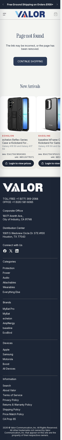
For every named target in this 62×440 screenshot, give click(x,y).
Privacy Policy (11, 399)
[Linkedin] (17, 251)
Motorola (8, 359)
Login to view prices (20, 163)
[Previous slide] (3, 4)
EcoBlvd (7, 332)
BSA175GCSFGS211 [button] (52, 154)
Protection (8, 268)
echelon (7, 318)
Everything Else (11, 292)
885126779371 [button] (27, 157)
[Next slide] (57, 4)
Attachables (9, 282)
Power (6, 272)
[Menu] (4, 14)
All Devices (9, 368)
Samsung (8, 354)
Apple (6, 349)
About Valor (9, 390)
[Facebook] (5, 251)
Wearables (9, 287)
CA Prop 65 (9, 419)
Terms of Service (12, 395)
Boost (6, 363)
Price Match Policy (13, 414)
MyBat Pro (8, 308)
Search (7, 385)
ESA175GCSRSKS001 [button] (16, 154)
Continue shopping (30, 61)
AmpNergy (9, 323)
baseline (7, 327)
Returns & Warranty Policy (17, 404)
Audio (6, 277)
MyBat (6, 313)
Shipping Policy (11, 409)
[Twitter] (11, 251)
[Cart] (56, 14)
